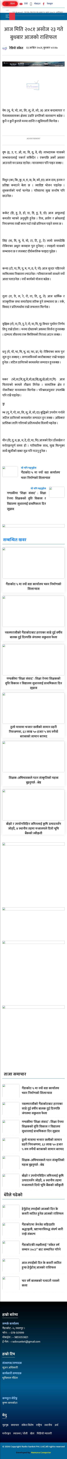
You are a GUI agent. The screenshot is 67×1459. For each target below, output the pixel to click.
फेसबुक (49, 3)
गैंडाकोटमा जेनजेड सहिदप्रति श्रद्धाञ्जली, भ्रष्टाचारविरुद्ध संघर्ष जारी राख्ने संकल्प (42, 1229)
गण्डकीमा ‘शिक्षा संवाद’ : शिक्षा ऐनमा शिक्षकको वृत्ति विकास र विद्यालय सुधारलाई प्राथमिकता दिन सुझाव (33, 683)
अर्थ (56, 1425)
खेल (32, 1433)
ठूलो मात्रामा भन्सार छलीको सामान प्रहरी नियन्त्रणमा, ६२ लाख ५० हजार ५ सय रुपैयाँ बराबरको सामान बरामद (33, 731)
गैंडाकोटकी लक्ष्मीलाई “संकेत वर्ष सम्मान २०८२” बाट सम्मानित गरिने (41, 1247)
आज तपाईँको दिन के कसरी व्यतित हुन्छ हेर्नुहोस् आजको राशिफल (41, 1265)
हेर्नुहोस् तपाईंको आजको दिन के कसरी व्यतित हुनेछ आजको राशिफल (42, 1211)
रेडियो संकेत (16, 48)
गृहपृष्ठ (5, 1425)
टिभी (26, 3)
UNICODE (14, 22)
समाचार (15, 1425)
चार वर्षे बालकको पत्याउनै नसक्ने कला (40, 1283)
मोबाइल (37, 3)
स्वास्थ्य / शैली (20, 1433)
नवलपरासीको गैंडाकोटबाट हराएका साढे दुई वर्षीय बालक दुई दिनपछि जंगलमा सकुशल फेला (33, 635)
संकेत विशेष (28, 1425)
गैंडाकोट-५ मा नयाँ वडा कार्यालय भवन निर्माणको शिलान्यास (33, 587)
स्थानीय (48, 1425)
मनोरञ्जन (6, 1433)
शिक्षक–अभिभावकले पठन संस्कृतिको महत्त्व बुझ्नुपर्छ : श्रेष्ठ (33, 780)
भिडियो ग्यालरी (44, 1433)
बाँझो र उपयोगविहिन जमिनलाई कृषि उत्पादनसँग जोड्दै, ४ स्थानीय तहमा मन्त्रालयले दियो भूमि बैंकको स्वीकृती (33, 828)
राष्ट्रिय (39, 1425)
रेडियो (12, 3)
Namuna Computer (41, 1452)
